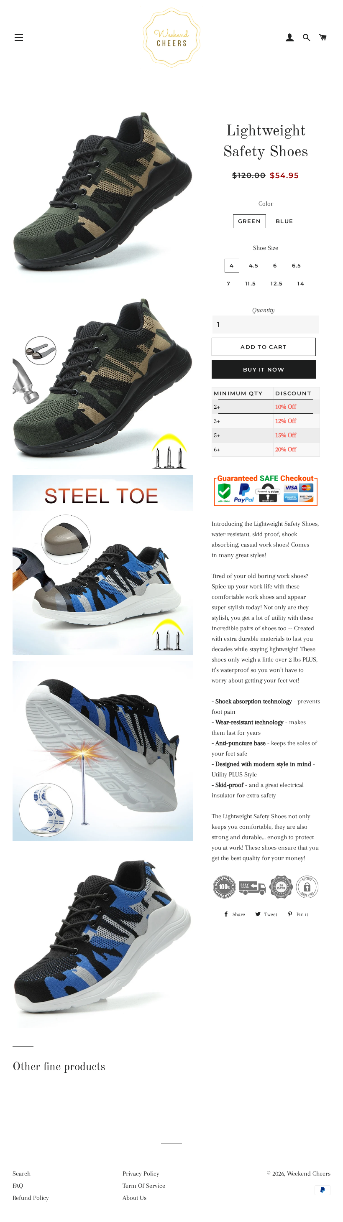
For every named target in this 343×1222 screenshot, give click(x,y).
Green (249, 221)
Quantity (263, 310)
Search (22, 1173)
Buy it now (263, 369)
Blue (284, 221)
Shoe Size (265, 248)
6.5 (297, 265)
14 (301, 283)
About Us (134, 1198)
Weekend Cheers (308, 1173)
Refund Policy (31, 1198)
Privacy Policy (141, 1173)
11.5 (250, 283)
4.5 (254, 265)
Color (266, 203)
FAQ (18, 1185)
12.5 (277, 283)
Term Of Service (144, 1185)
